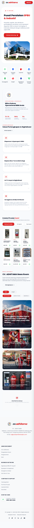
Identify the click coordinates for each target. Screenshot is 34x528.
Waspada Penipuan (21, 514)
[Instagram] (15, 518)
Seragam (19, 224)
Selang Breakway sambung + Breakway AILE (26, 242)
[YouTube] (24, 518)
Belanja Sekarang (11, 35)
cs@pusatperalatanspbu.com (19, 434)
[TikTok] (21, 518)
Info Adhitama (5, 449)
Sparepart (29, 224)
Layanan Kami (5, 487)
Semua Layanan (7, 130)
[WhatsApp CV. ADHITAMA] (3, 499)
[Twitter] (12, 518)
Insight (13, 292)
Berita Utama (7, 295)
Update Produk (17, 295)
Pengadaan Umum (6, 452)
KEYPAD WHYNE (7, 259)
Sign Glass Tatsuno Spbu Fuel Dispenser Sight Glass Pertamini (16, 260)
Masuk (29, 2)
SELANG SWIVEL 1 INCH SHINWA (7, 242)
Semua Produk (8, 224)
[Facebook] (9, 518)
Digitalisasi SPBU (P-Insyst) (8, 466)
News (6, 292)
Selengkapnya (9, 285)
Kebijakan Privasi (12, 514)
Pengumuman (5, 454)
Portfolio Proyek (5, 484)
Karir (2, 457)
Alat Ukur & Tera (5, 473)
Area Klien (3, 489)
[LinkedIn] (18, 518)
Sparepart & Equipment (7, 468)
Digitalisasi (26, 295)
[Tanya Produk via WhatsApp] (10, 245)
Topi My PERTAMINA (15, 242)
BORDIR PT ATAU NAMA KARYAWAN (26, 260)
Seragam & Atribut (6, 471)
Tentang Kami (5, 482)
